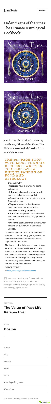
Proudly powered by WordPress (26, 398)
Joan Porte (10, 10)
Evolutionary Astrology (17, 281)
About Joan (9, 389)
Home (7, 348)
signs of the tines (22, 288)
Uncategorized (32, 281)
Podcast (7, 361)
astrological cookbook (12, 285)
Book (6, 368)
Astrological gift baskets (29, 285)
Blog (6, 355)
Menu (42, 10)
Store (6, 375)
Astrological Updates (13, 382)
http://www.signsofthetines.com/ (21, 271)
